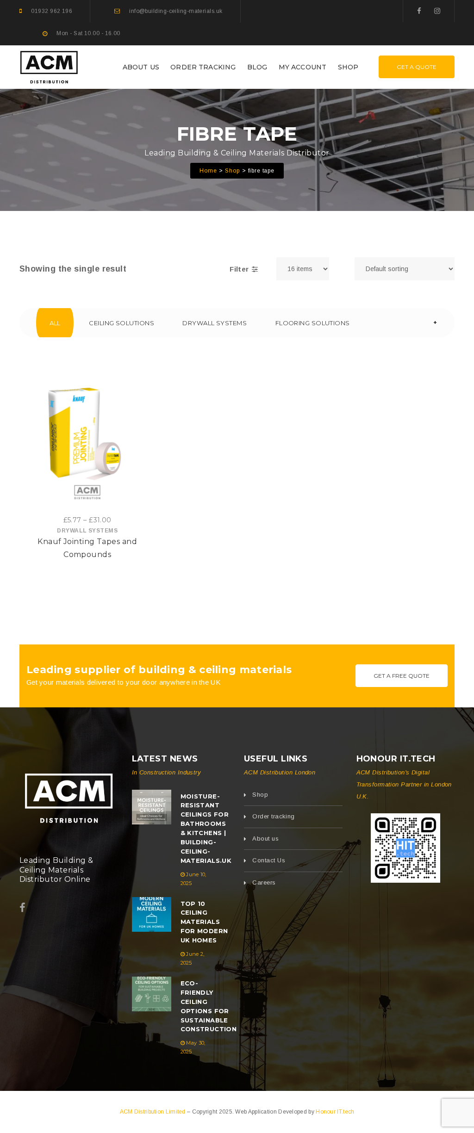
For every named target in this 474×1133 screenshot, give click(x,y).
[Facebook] (419, 11)
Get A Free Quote (402, 675)
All (55, 323)
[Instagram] (437, 11)
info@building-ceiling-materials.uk (175, 11)
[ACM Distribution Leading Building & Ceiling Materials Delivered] (68, 796)
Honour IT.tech (335, 1111)
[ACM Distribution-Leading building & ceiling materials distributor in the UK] (49, 66)
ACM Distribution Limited (153, 1111)
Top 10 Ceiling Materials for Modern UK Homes (204, 922)
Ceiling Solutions (121, 323)
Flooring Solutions (312, 323)
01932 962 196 (51, 11)
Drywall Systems (214, 323)
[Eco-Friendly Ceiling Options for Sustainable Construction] (151, 994)
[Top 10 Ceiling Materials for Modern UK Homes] (151, 914)
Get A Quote (417, 66)
